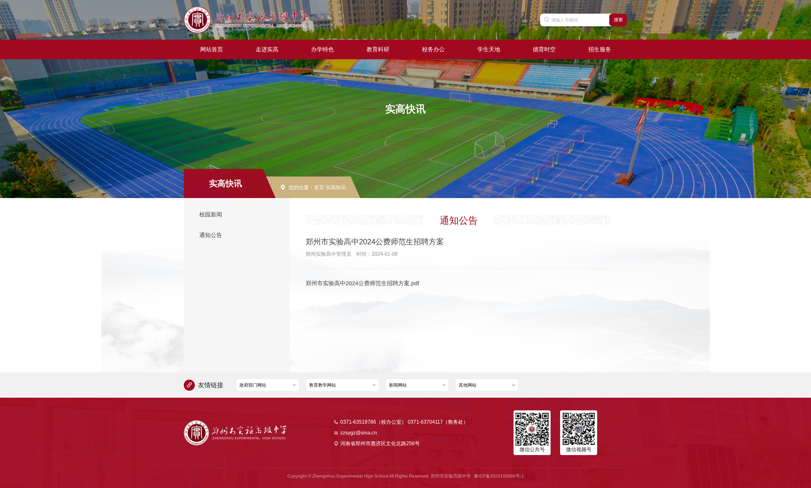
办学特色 (322, 49)
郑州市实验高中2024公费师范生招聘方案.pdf (362, 283)
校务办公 (433, 49)
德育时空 (544, 49)
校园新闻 (210, 214)
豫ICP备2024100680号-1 (499, 475)
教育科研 (378, 49)
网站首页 (211, 49)
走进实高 (267, 49)
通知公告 (210, 235)
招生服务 (599, 49)
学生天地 (488, 49)
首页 (319, 187)
